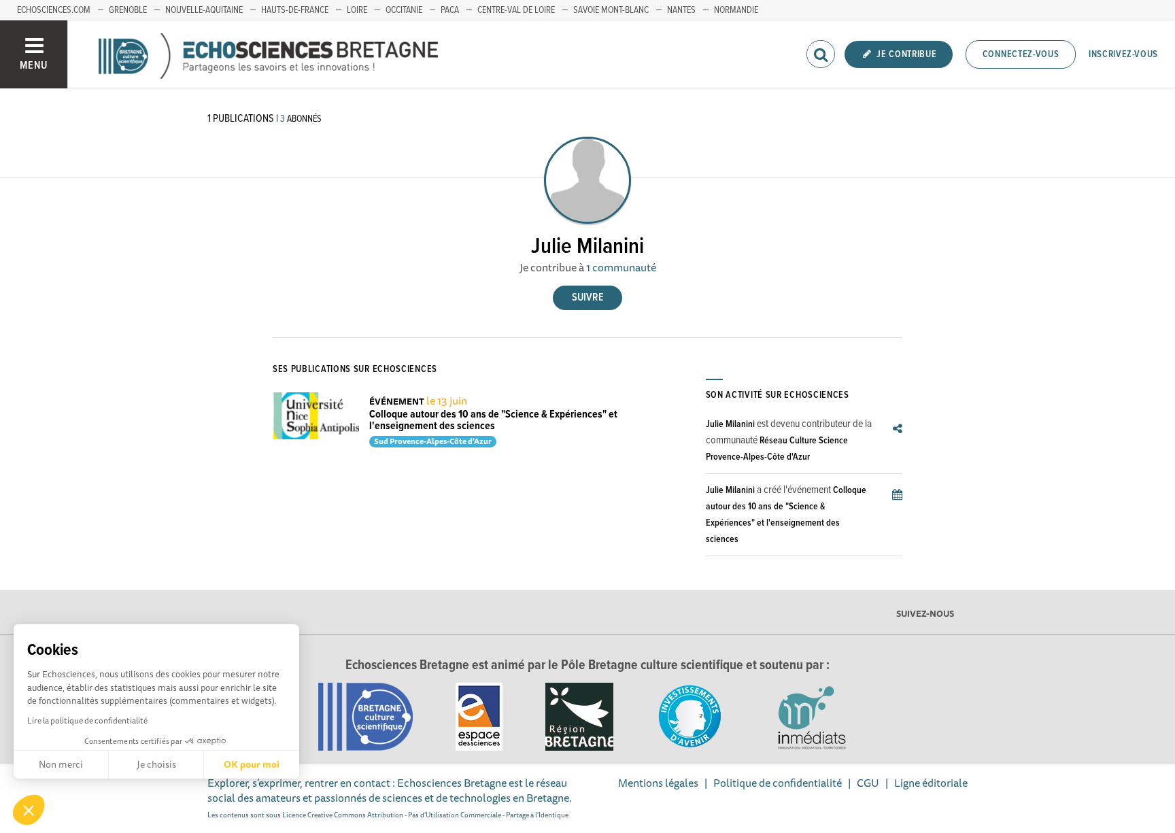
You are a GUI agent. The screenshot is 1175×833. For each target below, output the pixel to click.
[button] (28, 810)
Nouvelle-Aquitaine (204, 10)
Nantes (681, 10)
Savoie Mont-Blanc (611, 10)
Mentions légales (658, 783)
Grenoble (128, 10)
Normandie (736, 10)
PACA (450, 10)
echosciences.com (53, 10)
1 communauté (621, 267)
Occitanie (404, 10)
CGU (868, 783)
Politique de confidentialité (777, 783)
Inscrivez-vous (1123, 54)
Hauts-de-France (294, 10)
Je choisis (156, 764)
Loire (357, 10)
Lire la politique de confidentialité (87, 720)
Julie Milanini (730, 424)
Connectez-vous (1021, 54)
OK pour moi (251, 764)
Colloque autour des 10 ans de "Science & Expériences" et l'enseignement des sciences (493, 420)
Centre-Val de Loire (516, 10)
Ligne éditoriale (931, 783)
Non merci (61, 764)
